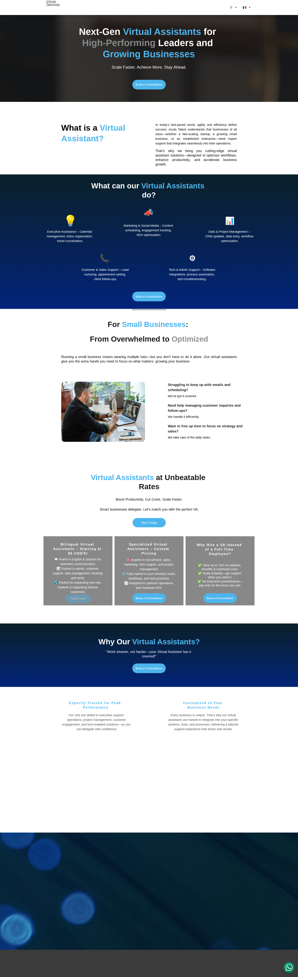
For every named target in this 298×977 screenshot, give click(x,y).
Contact (46, 963)
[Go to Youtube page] (251, 963)
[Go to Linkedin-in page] (231, 963)
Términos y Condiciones (52, 955)
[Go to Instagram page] (224, 963)
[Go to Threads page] (244, 963)
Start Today (149, 522)
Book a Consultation (149, 84)
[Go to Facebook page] (218, 963)
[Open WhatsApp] (289, 967)
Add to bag (78, 598)
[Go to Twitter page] (238, 963)
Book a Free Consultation (149, 914)
